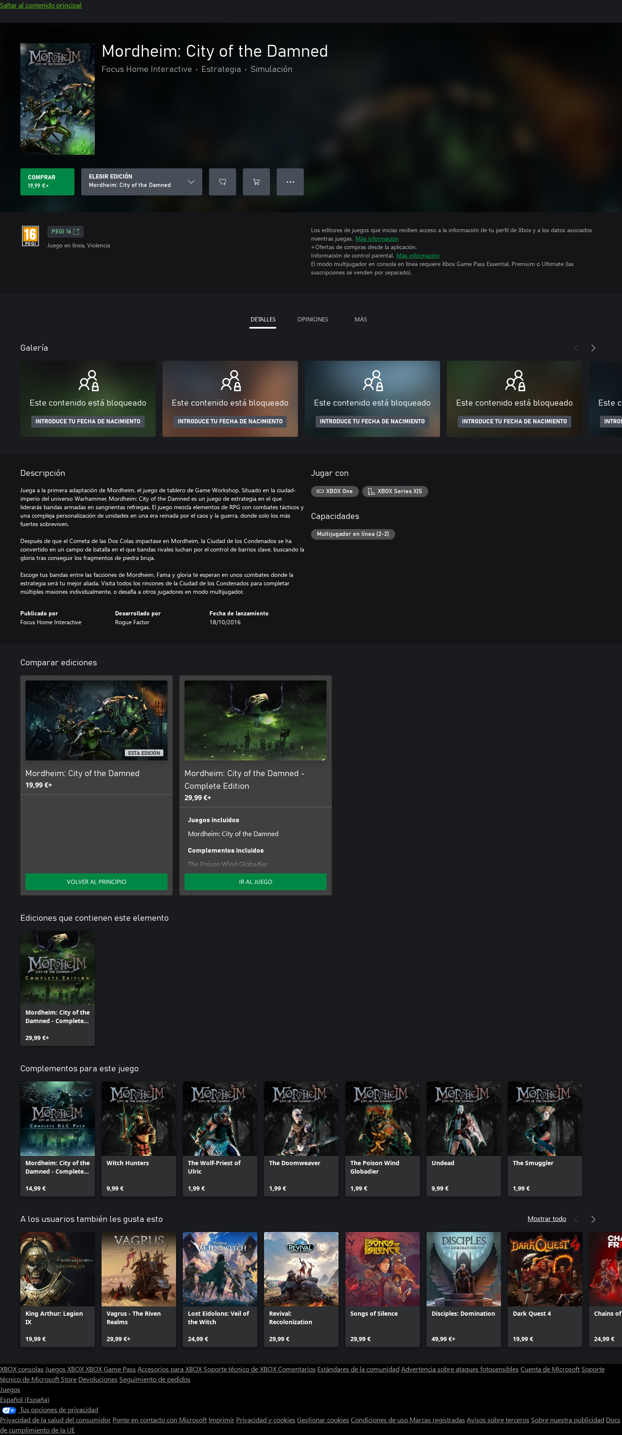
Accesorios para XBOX (171, 1368)
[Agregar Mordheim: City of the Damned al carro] (256, 181)
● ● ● (290, 181)
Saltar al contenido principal (41, 4)
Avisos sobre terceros (498, 1419)
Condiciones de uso (380, 1419)
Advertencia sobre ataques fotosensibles (460, 1368)
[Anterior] (576, 348)
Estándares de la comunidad (358, 1368)
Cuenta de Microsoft (550, 1368)
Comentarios (297, 1368)
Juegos (10, 1389)
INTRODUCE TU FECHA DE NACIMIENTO (88, 422)
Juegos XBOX (65, 1368)
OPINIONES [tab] (312, 319)
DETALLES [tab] (262, 319)
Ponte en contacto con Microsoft (160, 1419)
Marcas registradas (437, 1419)
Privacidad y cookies (265, 1419)
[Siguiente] (593, 348)
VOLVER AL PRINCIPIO (97, 882)
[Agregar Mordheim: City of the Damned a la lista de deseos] (222, 181)
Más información (377, 238)
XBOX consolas (22, 1368)
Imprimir (221, 1419)
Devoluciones (98, 1379)
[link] (57, 988)
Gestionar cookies (323, 1419)
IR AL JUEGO (255, 882)
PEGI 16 (61, 232)
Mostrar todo (547, 1218)
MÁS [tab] (361, 319)
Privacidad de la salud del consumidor (55, 1419)
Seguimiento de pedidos (154, 1379)
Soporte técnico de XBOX (241, 1368)
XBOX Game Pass (110, 1368)
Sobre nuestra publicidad (567, 1419)
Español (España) (25, 1399)
